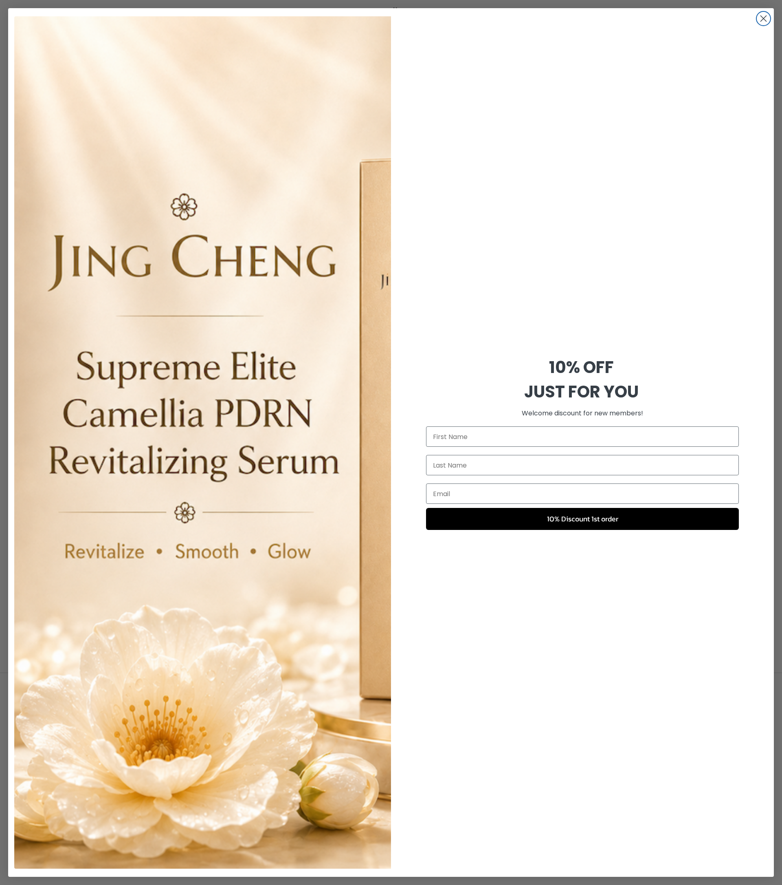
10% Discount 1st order (582, 518)
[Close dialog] (763, 18)
